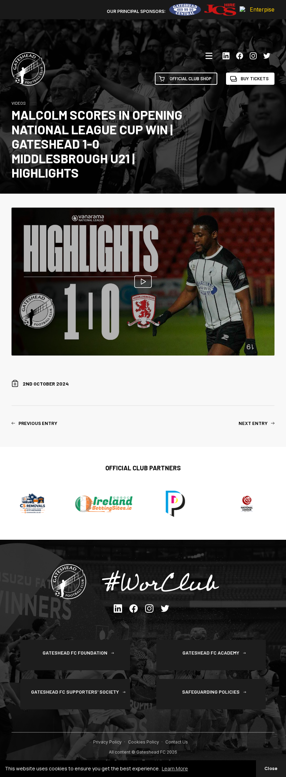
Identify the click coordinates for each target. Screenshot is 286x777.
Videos (19, 102)
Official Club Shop (190, 78)
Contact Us (176, 742)
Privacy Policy (107, 742)
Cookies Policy (143, 742)
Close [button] (270, 768)
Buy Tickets (255, 78)
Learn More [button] (175, 768)
